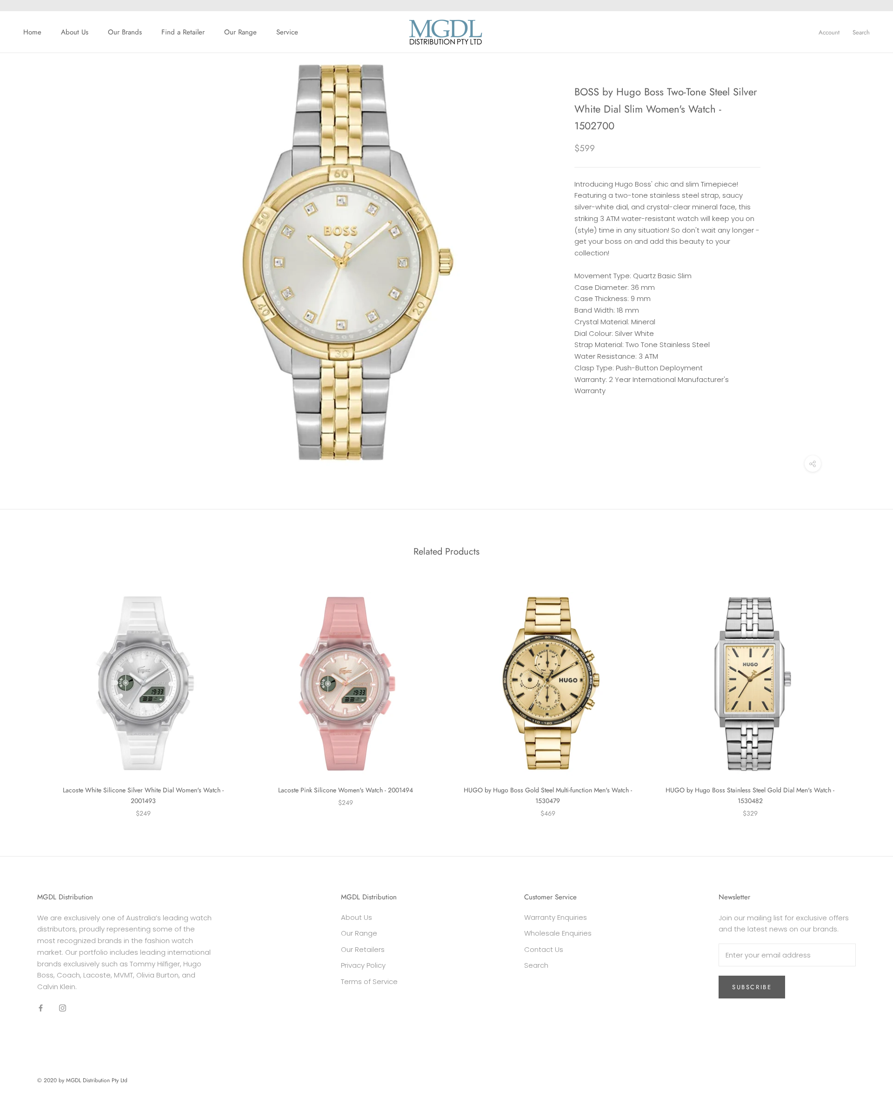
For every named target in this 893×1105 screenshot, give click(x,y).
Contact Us (543, 949)
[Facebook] (40, 1008)
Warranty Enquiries (555, 917)
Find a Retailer (183, 32)
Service (287, 32)
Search (861, 32)
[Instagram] (62, 1008)
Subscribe (752, 987)
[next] (863, 694)
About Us (74, 32)
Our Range (240, 32)
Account (829, 32)
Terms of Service (369, 981)
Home (32, 32)
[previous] (29, 694)
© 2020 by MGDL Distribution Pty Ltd (82, 1080)
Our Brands (125, 32)
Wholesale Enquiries (558, 933)
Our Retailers (363, 949)
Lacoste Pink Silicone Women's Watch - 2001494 (345, 790)
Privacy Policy (363, 965)
